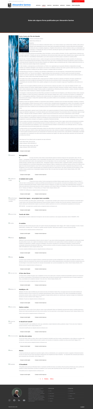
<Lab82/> (82, 407)
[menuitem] (38, 5)
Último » (52, 378)
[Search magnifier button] (73, 1)
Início (50, 390)
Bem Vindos (52, 393)
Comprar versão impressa (40, 174)
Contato (51, 401)
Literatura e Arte (72, 393)
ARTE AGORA (71, 398)
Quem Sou (51, 398)
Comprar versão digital (25, 151)
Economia (71, 390)
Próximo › (46, 378)
